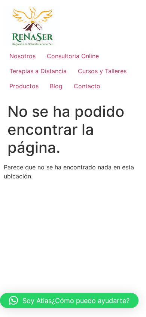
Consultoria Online (73, 56)
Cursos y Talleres (102, 71)
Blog (56, 86)
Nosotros (22, 56)
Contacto (87, 86)
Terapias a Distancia (38, 71)
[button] (69, 300)
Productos (24, 86)
